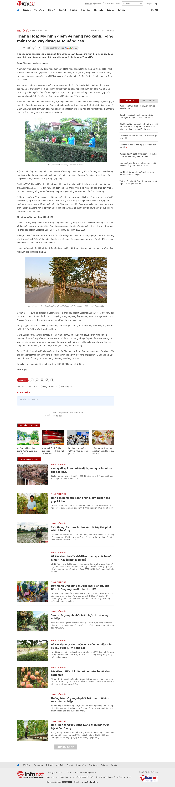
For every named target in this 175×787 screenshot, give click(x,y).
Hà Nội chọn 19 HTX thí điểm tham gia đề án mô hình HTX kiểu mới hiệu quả (81, 558)
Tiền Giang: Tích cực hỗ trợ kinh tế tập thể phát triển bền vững (81, 528)
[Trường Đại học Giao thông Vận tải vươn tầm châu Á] (28, 437)
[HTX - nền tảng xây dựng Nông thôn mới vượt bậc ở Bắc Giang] (32, 730)
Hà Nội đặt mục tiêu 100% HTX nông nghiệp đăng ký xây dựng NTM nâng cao (82, 646)
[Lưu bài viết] (39, 48)
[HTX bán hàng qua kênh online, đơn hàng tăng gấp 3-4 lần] (32, 503)
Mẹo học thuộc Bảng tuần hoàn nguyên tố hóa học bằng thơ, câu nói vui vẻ (138, 164)
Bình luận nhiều (148, 100)
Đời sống (27, 10)
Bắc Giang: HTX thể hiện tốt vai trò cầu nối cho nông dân (80, 673)
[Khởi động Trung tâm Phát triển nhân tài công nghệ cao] (78, 437)
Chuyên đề (23, 30)
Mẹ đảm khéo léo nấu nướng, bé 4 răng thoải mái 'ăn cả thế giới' (137, 173)
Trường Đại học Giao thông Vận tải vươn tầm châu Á (27, 451)
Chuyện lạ (98, 10)
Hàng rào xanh (48, 386)
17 (151, 117)
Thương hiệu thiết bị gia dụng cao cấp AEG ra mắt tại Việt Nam (53, 451)
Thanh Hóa (32, 386)
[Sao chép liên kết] (34, 48)
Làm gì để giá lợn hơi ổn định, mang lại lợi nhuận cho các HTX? (82, 470)
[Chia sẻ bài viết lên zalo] (24, 48)
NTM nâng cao (66, 386)
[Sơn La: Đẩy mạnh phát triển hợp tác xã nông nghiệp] (32, 621)
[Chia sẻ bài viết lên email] (29, 48)
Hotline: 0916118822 (112, 3)
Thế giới (51, 10)
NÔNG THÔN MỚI (39, 30)
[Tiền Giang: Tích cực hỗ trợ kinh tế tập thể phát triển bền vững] (32, 532)
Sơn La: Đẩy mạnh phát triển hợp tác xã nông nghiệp (80, 616)
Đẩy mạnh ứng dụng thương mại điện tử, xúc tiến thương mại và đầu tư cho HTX (80, 587)
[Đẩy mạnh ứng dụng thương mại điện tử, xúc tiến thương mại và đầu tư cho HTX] (32, 591)
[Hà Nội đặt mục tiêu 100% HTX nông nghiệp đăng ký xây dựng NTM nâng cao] (32, 650)
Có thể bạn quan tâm (29, 425)
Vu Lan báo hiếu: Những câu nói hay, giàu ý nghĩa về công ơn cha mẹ (138, 182)
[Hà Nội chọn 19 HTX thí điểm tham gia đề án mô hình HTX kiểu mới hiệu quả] (32, 562)
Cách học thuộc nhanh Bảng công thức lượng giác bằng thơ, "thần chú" (136, 116)
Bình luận (23, 380)
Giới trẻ (73, 10)
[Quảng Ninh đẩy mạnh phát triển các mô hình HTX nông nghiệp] (32, 704)
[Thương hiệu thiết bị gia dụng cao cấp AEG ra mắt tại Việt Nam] (53, 437)
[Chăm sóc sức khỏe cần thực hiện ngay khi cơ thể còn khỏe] (103, 437)
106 (127, 147)
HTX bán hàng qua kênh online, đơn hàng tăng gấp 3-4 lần (80, 499)
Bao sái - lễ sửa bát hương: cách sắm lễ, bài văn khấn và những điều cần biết (138, 155)
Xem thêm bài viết (65, 747)
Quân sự (110, 10)
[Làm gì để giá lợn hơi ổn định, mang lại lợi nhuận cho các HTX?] (32, 474)
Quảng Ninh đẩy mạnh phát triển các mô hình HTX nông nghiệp (80, 699)
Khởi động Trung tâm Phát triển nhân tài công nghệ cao (77, 451)
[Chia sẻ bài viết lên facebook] (19, 48)
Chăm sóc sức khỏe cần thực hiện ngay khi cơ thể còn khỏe (103, 451)
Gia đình (62, 10)
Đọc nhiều (129, 100)
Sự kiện (121, 10)
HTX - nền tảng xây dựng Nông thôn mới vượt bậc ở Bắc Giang (80, 726)
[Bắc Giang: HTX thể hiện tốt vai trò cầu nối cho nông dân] (32, 677)
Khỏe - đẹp (85, 10)
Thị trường (39, 10)
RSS (156, 10)
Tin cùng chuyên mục (29, 459)
